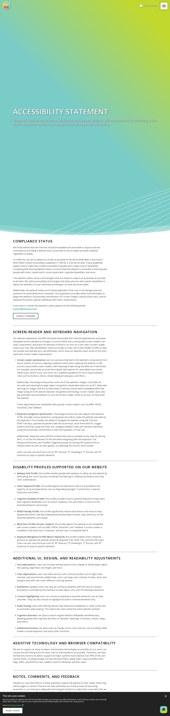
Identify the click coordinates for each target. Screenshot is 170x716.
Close (165, 696)
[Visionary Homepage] (15, 5)
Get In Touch (148, 5)
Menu (164, 6)
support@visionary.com (25, 308)
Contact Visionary (25, 316)
